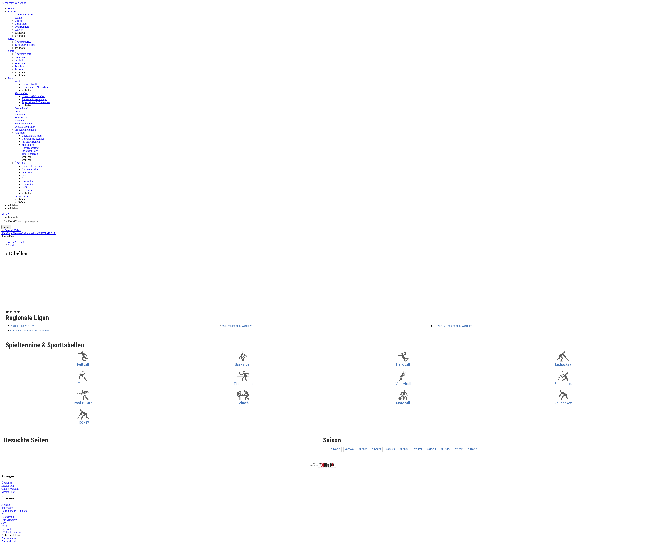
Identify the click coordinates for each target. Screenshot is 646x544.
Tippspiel (20, 69)
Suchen (6, 227)
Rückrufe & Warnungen (34, 99)
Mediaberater (8, 491)
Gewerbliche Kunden (33, 138)
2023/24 (376, 449)
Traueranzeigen (30, 153)
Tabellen (19, 66)
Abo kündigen (9, 538)
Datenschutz (28, 181)
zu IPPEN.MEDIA (45, 233)
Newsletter (27, 184)
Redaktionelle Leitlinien (14, 510)
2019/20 (431, 449)
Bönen (18, 20)
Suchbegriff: (10, 221)
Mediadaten (28, 144)
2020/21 (418, 449)
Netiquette (27, 190)
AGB (24, 178)
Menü (4, 214)
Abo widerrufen (9, 541)
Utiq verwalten (9, 519)
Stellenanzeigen (30, 150)
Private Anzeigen (31, 141)
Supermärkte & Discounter (36, 102)
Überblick (6, 482)
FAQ (24, 187)
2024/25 (363, 449)
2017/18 (459, 449)
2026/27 (335, 449)
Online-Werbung (10, 488)
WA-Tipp (20, 63)
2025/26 (349, 449)
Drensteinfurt (22, 26)
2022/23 (390, 449)
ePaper (9, 233)
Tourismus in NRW (25, 44)
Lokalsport (20, 57)
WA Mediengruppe (11, 532)
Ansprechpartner (30, 147)
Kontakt (17, 233)
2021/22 (404, 449)
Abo (3, 233)
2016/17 (472, 449)
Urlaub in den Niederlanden (36, 87)
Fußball (19, 60)
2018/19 (445, 449)
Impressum (27, 172)
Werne (18, 17)
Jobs (24, 175)
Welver (18, 29)
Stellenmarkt (28, 233)
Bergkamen (21, 23)
